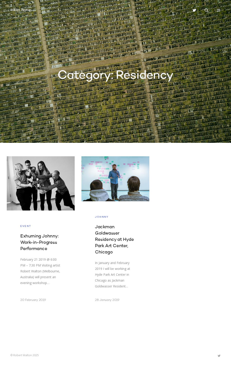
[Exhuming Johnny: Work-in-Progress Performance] (41, 234)
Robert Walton (20, 10)
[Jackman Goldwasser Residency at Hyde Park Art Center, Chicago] (115, 234)
